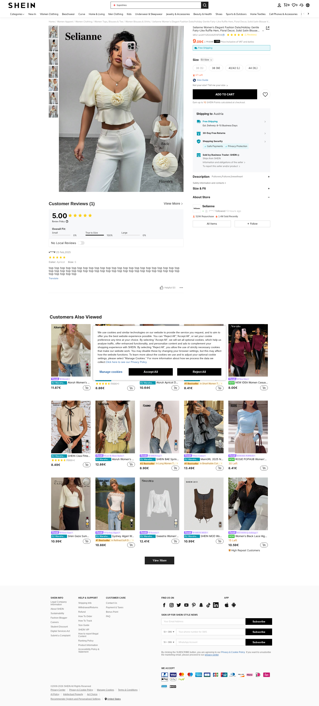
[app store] (226, 606)
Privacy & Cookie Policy (233, 652)
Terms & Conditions (128, 690)
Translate (53, 278)
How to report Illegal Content (88, 635)
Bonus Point (112, 612)
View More (160, 560)
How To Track (85, 620)
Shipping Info (85, 603)
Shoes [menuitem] (219, 14)
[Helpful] (161, 287)
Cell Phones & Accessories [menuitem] (283, 14)
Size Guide (83, 625)
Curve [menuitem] (81, 14)
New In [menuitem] (32, 14)
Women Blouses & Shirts (137, 21)
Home (52, 21)
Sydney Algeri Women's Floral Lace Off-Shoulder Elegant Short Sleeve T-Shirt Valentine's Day (115, 536)
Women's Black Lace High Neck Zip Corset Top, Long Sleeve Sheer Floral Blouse (248, 536)
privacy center (212, 654)
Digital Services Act (60, 631)
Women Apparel (65, 21)
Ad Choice (92, 694)
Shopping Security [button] (213, 141)
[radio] (200, 68)
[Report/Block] (181, 287)
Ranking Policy (85, 640)
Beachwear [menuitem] (68, 14)
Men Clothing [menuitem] (115, 14)
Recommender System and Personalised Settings (75, 699)
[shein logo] (21, 5)
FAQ (108, 616)
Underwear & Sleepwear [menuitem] (148, 14)
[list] (190, 605)
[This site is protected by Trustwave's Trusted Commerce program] (164, 686)
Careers (55, 622)
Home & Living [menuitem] (97, 14)
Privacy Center (58, 690)
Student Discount (59, 626)
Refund (82, 612)
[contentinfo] (216, 677)
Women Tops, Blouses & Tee (108, 21)
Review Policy (58, 221)
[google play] (233, 606)
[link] (286, 5)
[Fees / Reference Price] (205, 42)
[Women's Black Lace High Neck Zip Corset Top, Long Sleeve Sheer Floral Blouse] (248, 504)
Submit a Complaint (60, 635)
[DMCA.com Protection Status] (173, 686)
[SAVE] (265, 94)
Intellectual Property (73, 694)
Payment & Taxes (114, 607)
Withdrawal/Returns (88, 607)
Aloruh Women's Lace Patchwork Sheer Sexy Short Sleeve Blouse (71, 382)
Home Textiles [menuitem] (257, 14)
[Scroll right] (308, 14)
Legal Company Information (59, 603)
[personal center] (279, 5)
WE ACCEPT (168, 668)
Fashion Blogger (59, 618)
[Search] (204, 5)
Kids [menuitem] (129, 14)
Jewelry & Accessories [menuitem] (178, 14)
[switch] (81, 243)
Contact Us (111, 603)
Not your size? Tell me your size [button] (209, 85)
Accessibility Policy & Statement (88, 650)
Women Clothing (83, 21)
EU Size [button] (205, 59)
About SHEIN (57, 609)
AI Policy (55, 694)
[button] (301, 5)
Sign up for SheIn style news (179, 615)
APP (226, 598)
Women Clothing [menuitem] (49, 14)
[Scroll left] (304, 14)
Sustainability (57, 613)
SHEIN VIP (83, 629)
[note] (244, 550)
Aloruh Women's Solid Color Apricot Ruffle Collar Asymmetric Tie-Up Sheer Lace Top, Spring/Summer (115, 459)
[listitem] (71, 359)
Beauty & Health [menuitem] (202, 14)
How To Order (85, 616)
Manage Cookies (105, 690)
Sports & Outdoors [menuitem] (236, 14)
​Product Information (88, 645)
